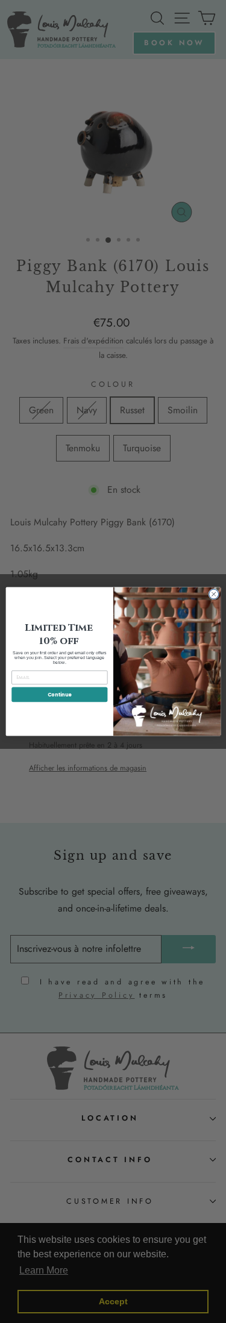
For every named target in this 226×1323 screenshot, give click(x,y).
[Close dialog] (213, 594)
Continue (59, 694)
